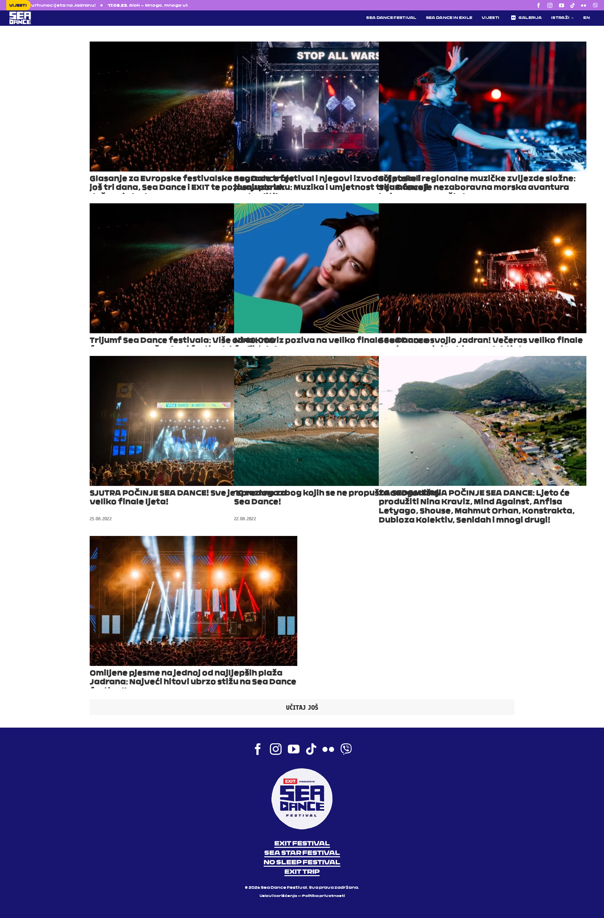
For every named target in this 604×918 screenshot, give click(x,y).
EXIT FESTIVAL (302, 844)
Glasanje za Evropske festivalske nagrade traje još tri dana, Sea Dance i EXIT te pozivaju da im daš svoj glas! (192, 188)
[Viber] (595, 5)
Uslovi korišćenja (278, 896)
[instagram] (549, 5)
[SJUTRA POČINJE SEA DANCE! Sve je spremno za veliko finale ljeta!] (193, 421)
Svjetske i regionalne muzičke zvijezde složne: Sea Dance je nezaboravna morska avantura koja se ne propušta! (477, 188)
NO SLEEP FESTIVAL (302, 862)
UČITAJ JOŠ (302, 707)
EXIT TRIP (302, 872)
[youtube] (561, 5)
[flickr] (583, 5)
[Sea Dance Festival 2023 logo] (64, 13)
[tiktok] (572, 5)
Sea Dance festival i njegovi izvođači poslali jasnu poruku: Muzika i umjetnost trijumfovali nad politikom (331, 188)
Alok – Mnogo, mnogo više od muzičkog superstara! (104, 6)
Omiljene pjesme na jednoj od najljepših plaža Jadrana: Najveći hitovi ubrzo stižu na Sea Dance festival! (193, 683)
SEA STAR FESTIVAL (302, 853)
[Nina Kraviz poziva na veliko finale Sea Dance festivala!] (338, 268)
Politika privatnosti (323, 896)
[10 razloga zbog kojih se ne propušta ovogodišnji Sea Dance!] (338, 421)
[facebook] (538, 5)
